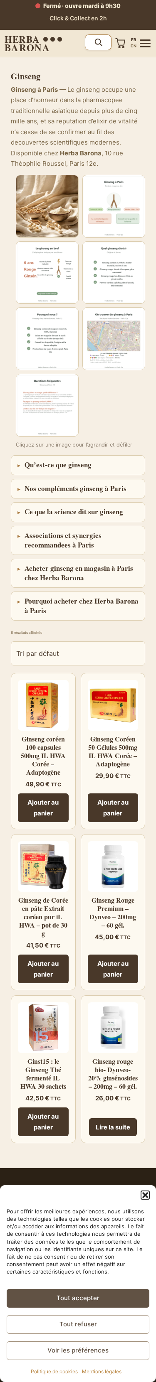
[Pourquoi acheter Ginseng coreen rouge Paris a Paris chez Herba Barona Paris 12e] (47, 338)
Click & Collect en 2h (78, 18)
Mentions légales (101, 1371)
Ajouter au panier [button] (43, 807)
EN (133, 46)
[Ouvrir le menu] (145, 43)
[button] (145, 1195)
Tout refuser (78, 1324)
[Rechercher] (98, 42)
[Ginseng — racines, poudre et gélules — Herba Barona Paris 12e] (47, 206)
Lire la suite (113, 1127)
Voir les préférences (78, 1350)
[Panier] (120, 43)
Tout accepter (78, 1298)
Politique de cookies (54, 1371)
